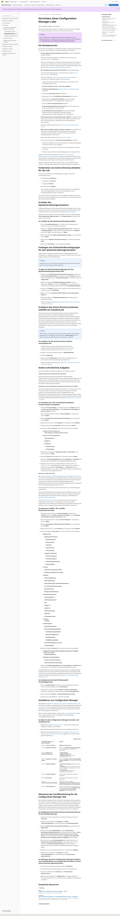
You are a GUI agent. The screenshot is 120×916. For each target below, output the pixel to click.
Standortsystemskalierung (44, 707)
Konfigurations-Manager (56, 14)
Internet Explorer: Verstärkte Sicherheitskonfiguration (58, 67)
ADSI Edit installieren (71, 212)
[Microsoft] (2, 1)
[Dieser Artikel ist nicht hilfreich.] (115, 40)
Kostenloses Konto (114, 5)
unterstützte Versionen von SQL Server (62, 77)
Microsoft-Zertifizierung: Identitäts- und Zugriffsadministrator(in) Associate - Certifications (58, 896)
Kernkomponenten (106, 16)
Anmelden (116, 1)
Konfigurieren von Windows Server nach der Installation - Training (52, 891)
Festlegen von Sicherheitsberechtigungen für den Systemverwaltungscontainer (109, 25)
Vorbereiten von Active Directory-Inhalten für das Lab (109, 19)
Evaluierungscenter (45, 59)
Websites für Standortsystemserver (46, 497)
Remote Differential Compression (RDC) (47, 500)
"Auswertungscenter (57, 725)
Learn (40, 14)
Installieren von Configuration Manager (108, 33)
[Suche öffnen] (112, 2)
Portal (106, 5)
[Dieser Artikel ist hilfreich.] (113, 40)
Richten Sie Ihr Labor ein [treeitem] (9, 33)
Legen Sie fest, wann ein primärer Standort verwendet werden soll (62, 703)
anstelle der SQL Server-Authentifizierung (68, 89)
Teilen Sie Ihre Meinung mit (70, 9)
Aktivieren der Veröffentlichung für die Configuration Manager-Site (109, 35)
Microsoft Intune (46, 14)
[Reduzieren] (18, 13)
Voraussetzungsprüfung (70, 713)
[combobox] (10, 16)
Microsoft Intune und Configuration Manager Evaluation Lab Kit (58, 41)
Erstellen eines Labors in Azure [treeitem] (11, 36)
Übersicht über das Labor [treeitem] (9, 31)
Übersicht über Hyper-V (65, 137)
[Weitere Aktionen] (80, 14)
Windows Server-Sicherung (65, 350)
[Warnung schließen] (119, 8)
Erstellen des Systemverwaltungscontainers (108, 21)
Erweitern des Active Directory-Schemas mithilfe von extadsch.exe (109, 28)
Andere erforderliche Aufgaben (108, 30)
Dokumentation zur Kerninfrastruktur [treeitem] (10, 18)
